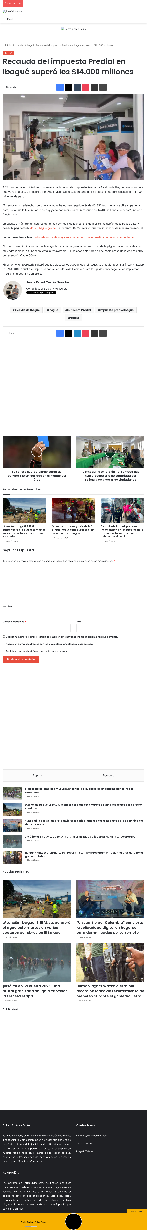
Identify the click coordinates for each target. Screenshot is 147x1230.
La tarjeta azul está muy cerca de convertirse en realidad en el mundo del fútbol (84, 237)
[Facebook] (60, 87)
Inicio (7, 45)
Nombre (8, 606)
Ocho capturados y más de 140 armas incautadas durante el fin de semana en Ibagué (73, 530)
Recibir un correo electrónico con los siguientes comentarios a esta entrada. (49, 644)
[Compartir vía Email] (94, 87)
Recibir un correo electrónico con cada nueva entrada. (37, 651)
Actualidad (19, 45)
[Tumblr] (77, 87)
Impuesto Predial (79, 310)
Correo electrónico (14, 621)
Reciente (108, 775)
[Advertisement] (73, 387)
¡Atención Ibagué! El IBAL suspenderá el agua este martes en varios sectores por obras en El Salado (24, 531)
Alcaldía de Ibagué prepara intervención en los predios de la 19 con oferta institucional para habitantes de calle (122, 531)
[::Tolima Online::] (13, 11)
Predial (74, 317)
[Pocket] (85, 87)
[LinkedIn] (77, 333)
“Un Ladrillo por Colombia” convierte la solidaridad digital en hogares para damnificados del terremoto (109, 927)
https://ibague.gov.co (42, 228)
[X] (68, 87)
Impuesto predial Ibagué (117, 310)
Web (78, 621)
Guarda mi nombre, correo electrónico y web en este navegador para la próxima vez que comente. (62, 636)
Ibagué (30, 45)
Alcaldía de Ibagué (27, 310)
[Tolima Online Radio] (73, 28)
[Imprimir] (103, 87)
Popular (38, 775)
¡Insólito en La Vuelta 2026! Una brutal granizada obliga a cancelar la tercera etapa (80, 836)
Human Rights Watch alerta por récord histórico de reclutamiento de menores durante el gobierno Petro (110, 991)
